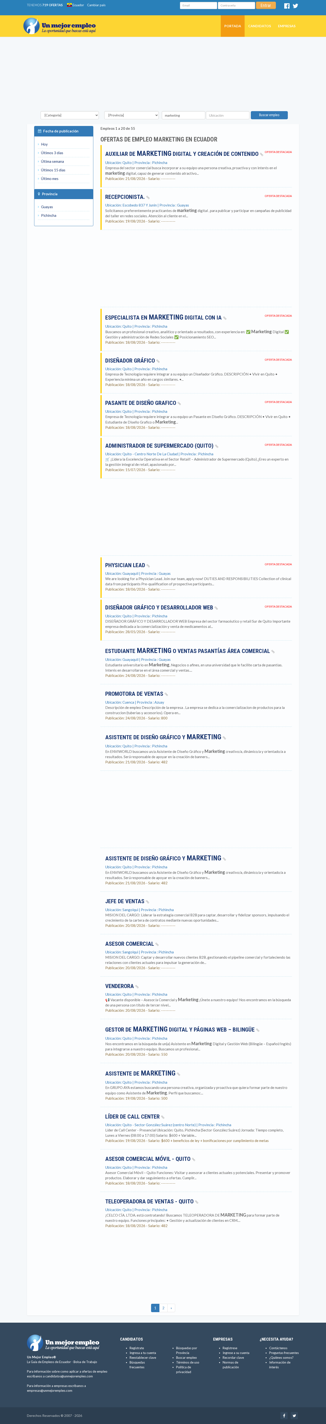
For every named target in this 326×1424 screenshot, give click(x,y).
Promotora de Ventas (135, 693)
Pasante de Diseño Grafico (141, 403)
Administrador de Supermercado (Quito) (160, 445)
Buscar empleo (269, 115)
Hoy (44, 144)
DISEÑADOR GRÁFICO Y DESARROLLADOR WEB (160, 607)
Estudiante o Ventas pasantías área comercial (188, 651)
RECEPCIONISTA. (125, 197)
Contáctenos (278, 1348)
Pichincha (48, 215)
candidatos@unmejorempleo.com (69, 1376)
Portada (232, 26)
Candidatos (259, 26)
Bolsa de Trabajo (85, 1362)
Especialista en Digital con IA (164, 317)
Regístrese (230, 1348)
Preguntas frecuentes (284, 1353)
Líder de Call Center (133, 1116)
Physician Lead (126, 565)
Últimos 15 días (52, 170)
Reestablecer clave (143, 1357)
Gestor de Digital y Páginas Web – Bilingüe (180, 1029)
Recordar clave (233, 1357)
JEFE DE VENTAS (125, 901)
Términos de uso (187, 1362)
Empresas (286, 26)
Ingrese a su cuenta (236, 1353)
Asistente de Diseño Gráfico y (163, 737)
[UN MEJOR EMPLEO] (61, 21)
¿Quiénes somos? (281, 1357)
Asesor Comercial (130, 943)
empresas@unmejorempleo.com (49, 1390)
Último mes (49, 178)
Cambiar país (96, 5)
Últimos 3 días (51, 153)
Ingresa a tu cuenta (143, 1353)
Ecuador (78, 5)
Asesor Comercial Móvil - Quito (148, 1159)
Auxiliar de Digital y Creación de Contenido (182, 154)
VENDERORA (120, 986)
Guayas (46, 207)
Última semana (52, 161)
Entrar (266, 5)
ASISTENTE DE (140, 1073)
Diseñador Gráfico (130, 360)
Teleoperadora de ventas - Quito (150, 1201)
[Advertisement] (163, 75)
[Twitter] (295, 7)
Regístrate (137, 1348)
